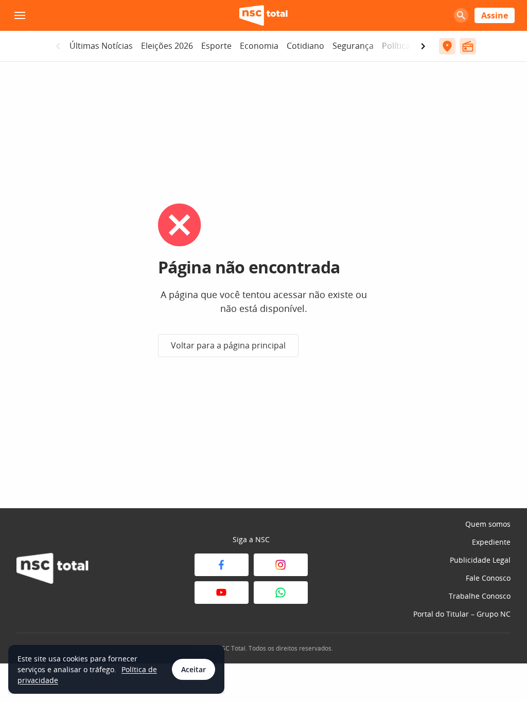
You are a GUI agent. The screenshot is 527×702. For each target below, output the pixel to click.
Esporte (216, 45)
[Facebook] (222, 564)
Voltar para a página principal (228, 345)
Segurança (353, 45)
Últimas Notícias (101, 45)
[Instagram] (281, 564)
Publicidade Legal (480, 560)
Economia (259, 45)
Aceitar (193, 669)
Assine (494, 15)
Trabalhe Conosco (480, 596)
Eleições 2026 (167, 45)
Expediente (491, 542)
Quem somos (488, 524)
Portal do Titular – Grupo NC (462, 614)
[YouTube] (222, 592)
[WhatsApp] (281, 592)
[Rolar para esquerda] (58, 46)
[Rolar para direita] (423, 46)
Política (396, 45)
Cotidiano (305, 45)
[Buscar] (461, 15)
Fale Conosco (488, 578)
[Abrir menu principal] (19, 15)
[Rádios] (468, 46)
